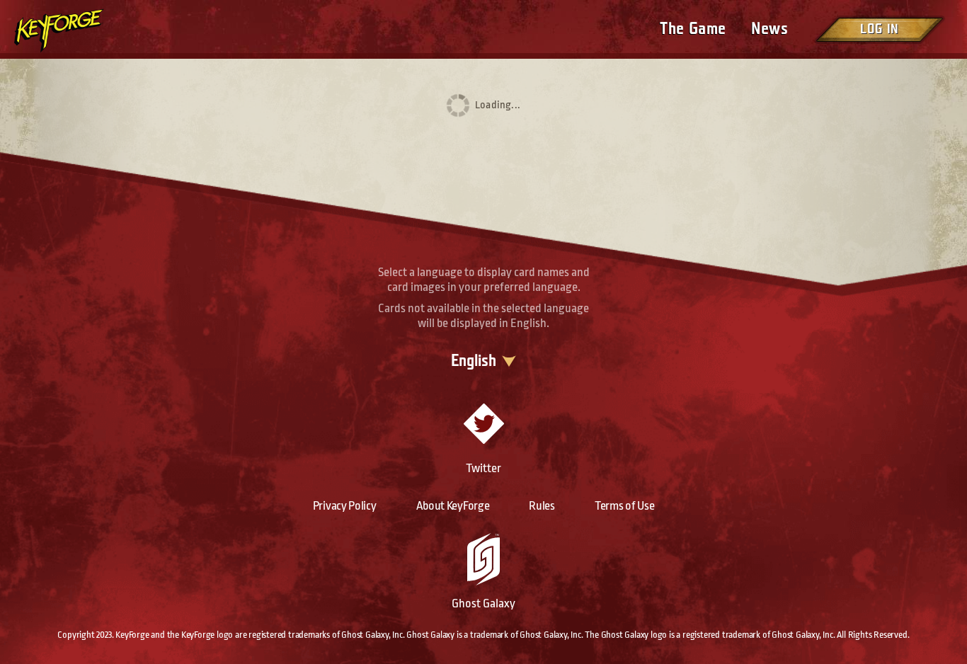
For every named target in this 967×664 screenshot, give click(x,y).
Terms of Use (624, 506)
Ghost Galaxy (483, 603)
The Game (693, 29)
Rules (542, 506)
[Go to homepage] (70, 30)
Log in (879, 29)
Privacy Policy (345, 506)
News (769, 29)
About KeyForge (453, 506)
